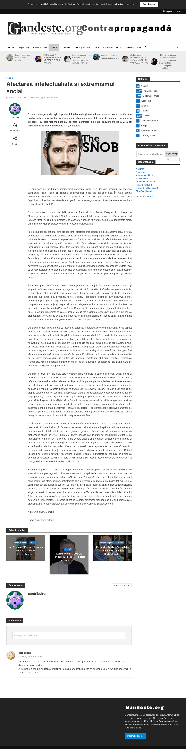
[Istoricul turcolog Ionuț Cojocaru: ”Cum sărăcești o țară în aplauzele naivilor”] (67, 59)
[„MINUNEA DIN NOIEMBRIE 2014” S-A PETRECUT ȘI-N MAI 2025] (38, 59)
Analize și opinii (40, 47)
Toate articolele (121, 585)
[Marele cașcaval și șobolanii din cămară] (96, 57)
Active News (142, 178)
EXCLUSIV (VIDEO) (112, 47)
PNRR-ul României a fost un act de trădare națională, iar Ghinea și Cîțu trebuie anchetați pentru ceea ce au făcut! (168, 61)
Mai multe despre (135, 736)
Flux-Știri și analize (145, 191)
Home (11, 47)
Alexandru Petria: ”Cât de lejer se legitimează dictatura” (112, 549)
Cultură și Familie (82, 47)
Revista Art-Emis (144, 185)
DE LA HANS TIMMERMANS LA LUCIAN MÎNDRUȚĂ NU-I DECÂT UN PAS (139, 59)
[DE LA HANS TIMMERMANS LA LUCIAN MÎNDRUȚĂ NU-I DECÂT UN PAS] (125, 59)
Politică (53, 47)
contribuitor (15, 117)
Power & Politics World (147, 188)
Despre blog (23, 47)
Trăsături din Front (144, 196)
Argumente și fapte (145, 175)
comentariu (15, 130)
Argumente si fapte (44, 520)
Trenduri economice (145, 181)
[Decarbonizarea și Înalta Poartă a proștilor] (9, 57)
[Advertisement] (158, 253)
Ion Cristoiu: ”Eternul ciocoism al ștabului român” (26, 549)
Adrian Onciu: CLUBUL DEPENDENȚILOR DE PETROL (69, 555)
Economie (65, 47)
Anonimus (141, 172)
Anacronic (141, 169)
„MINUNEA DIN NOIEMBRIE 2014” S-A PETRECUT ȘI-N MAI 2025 (52, 59)
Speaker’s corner (133, 47)
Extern (96, 47)
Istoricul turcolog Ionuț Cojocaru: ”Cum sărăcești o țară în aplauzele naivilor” (81, 59)
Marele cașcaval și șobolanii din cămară (110, 57)
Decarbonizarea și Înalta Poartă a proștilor (22, 57)
